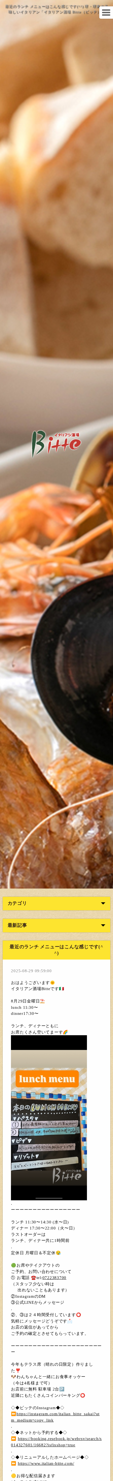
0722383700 (55, 1277)
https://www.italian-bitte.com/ (46, 1463)
